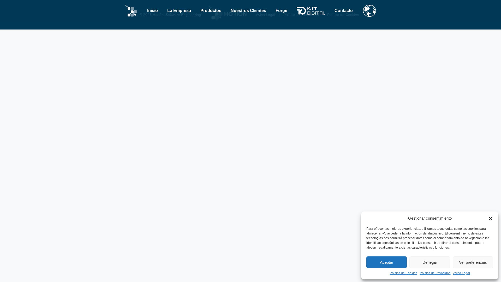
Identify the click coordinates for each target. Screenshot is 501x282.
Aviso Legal (461, 273)
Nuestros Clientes (248, 10)
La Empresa (179, 10)
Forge (281, 10)
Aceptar (386, 262)
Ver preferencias (473, 262)
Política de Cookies (403, 273)
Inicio (152, 10)
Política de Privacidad (435, 273)
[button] (490, 218)
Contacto (344, 10)
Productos (210, 10)
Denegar (429, 262)
